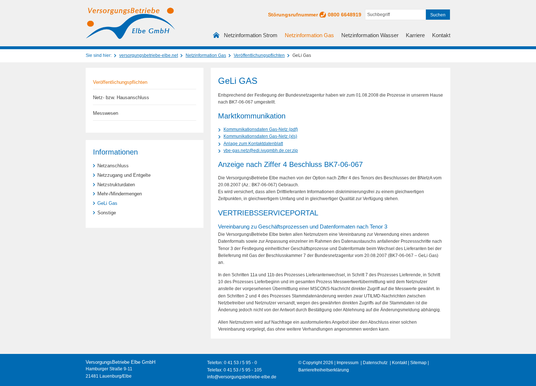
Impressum (347, 362)
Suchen (438, 14)
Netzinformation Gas (309, 35)
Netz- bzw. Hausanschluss (121, 97)
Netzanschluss (113, 165)
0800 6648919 (344, 14)
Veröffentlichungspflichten (259, 55)
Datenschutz (375, 362)
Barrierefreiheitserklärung (323, 370)
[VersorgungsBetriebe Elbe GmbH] (130, 23)
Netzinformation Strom (250, 35)
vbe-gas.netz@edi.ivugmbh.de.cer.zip (261, 150)
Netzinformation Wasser (370, 35)
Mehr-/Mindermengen (119, 193)
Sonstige (106, 212)
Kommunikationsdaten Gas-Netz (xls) (260, 136)
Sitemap (418, 362)
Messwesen (105, 113)
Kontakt (441, 35)
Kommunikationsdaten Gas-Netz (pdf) (261, 129)
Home (216, 36)
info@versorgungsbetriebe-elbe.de (241, 376)
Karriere (415, 35)
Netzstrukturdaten (116, 184)
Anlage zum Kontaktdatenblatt (253, 143)
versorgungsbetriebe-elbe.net (148, 55)
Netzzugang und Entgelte (124, 175)
